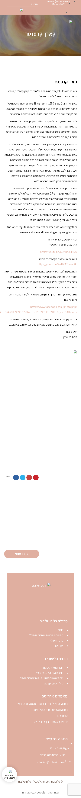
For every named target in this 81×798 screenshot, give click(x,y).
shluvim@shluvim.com (51, 762)
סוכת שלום (62, 715)
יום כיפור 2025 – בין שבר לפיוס (51, 721)
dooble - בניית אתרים (33, 792)
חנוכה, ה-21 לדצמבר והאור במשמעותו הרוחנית (42, 703)
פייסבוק (58, 12)
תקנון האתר (53, 792)
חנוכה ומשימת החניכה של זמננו (50, 709)
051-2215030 (58, 748)
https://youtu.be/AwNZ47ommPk (57, 264)
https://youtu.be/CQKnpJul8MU (58, 252)
